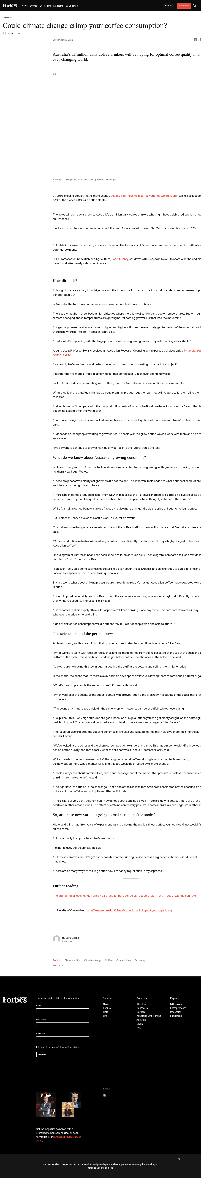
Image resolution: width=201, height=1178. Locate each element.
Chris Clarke (15, 33)
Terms (62, 1047)
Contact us (142, 1008)
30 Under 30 (72, 5)
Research (58, 965)
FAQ (138, 1027)
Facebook (105, 1095)
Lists (42, 5)
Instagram (117, 1095)
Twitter (124, 1095)
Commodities (123, 960)
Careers (141, 1011)
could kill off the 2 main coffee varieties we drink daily (144, 195)
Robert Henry (119, 259)
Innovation (175, 1011)
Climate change (92, 960)
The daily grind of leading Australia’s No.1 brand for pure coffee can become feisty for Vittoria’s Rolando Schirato (124, 895)
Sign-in (168, 5)
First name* (41, 1019)
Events (33, 5)
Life (49, 5)
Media (139, 1023)
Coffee (109, 960)
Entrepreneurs (178, 1008)
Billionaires (176, 1004)
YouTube (130, 1095)
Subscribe (184, 5)
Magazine (58, 5)
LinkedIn (111, 1095)
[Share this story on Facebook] (195, 40)
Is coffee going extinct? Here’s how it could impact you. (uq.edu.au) (129, 910)
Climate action (72, 960)
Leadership (176, 1015)
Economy (140, 960)
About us (141, 1004)
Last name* (41, 1033)
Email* (39, 1005)
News (25, 5)
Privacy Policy (73, 1047)
